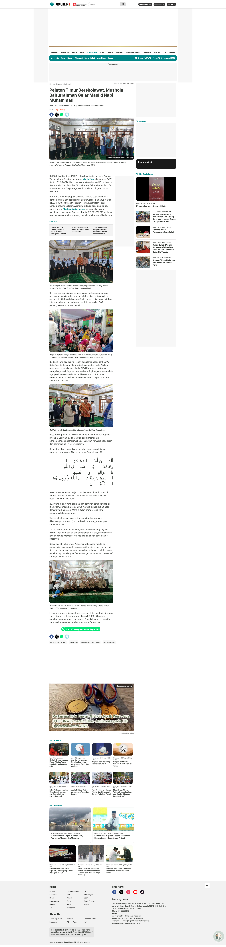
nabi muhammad (109, 642)
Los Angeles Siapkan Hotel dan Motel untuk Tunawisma (80, 229)
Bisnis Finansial (133, 52)
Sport (86, 898)
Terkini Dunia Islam (144, 174)
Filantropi (79, 58)
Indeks (172, 52)
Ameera (52, 891)
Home (51, 84)
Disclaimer (53, 922)
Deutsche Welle (145, 4)
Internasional (54, 901)
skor (82, 52)
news (110, 52)
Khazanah (59, 84)
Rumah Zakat (90, 58)
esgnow (147, 52)
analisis (119, 52)
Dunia (63, 58)
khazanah (92, 52)
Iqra (68, 895)
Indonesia (55, 58)
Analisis (70, 898)
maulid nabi (74, 642)
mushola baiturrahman (58, 642)
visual (157, 52)
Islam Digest (101, 58)
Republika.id (159, 4)
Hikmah (70, 58)
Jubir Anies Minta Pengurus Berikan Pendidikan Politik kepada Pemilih (100, 230)
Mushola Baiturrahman (74, 209)
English (86, 904)
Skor (85, 891)
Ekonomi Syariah (69, 52)
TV (164, 52)
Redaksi (70, 919)
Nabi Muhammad (67, 606)
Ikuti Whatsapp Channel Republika (82, 629)
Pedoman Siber (89, 919)
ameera (54, 52)
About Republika (55, 919)
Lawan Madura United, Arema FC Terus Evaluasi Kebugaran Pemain (58, 230)
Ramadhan (71, 908)
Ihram (110, 58)
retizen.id (171, 4)
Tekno (69, 901)
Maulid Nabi (88, 179)
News (51, 898)
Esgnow (52, 904)
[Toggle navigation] (51, 4)
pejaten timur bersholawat (90, 642)
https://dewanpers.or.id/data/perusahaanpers (68, 935)
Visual (69, 904)
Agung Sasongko (59, 110)
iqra (102, 52)
